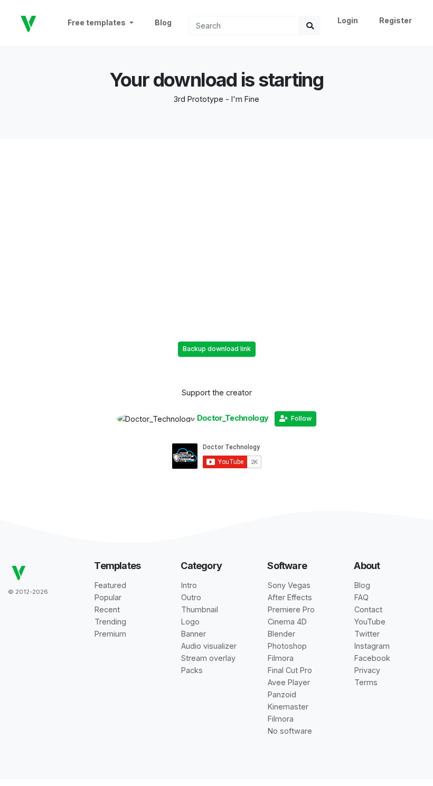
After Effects (290, 597)
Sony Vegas (289, 585)
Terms (366, 682)
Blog (163, 22)
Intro (189, 585)
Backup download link (217, 349)
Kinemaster (288, 706)
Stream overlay (208, 658)
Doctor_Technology (233, 417)
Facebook (372, 658)
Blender (281, 633)
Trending (110, 621)
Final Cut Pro (290, 670)
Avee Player (289, 682)
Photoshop (287, 645)
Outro (191, 597)
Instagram (372, 645)
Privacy (367, 670)
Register (395, 20)
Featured (110, 585)
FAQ (361, 597)
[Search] (310, 25)
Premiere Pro (291, 609)
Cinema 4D (287, 621)
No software (290, 730)
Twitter (367, 633)
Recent (107, 609)
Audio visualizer (209, 645)
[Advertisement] (216, 213)
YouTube (369, 621)
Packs (192, 670)
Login (347, 20)
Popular (108, 597)
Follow (300, 418)
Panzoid (282, 694)
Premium (110, 633)
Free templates (97, 22)
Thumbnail (199, 609)
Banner (193, 633)
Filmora (281, 658)
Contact (368, 609)
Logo (190, 621)
